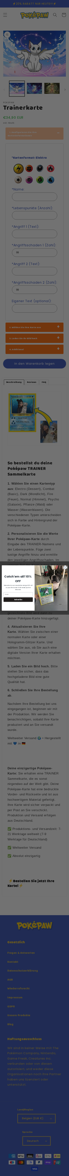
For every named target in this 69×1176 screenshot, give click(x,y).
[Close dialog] (65, 567)
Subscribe (18, 599)
